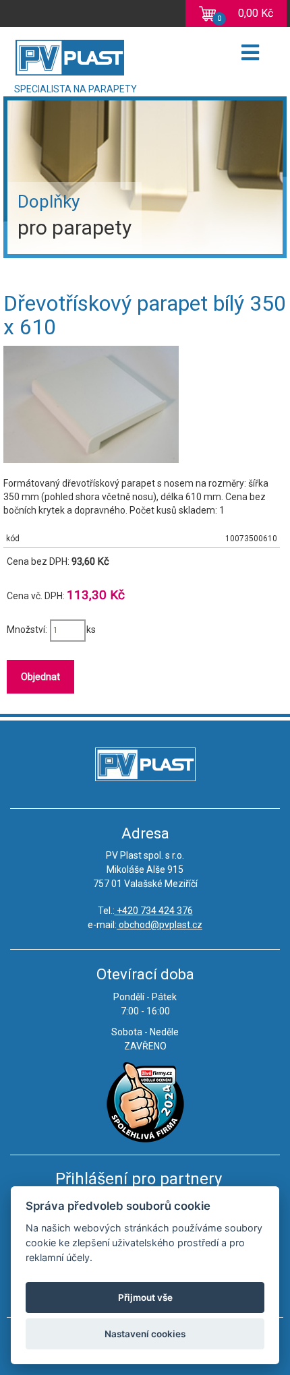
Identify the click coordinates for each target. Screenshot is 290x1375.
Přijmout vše (145, 1297)
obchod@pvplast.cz (159, 924)
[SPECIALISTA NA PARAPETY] (117, 54)
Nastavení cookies (145, 1333)
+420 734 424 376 (154, 910)
